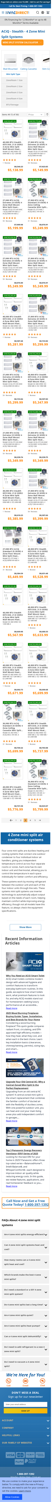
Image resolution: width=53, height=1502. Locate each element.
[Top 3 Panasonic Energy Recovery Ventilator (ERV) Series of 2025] (25, 1136)
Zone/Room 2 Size (14, 86)
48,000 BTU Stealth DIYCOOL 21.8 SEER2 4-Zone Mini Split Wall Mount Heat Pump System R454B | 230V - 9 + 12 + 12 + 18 (38, 611)
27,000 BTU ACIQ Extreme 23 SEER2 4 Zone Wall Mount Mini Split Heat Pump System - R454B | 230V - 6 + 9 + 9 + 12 (37, 436)
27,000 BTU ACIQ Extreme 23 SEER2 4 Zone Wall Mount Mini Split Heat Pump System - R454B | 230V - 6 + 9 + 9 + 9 (37, 262)
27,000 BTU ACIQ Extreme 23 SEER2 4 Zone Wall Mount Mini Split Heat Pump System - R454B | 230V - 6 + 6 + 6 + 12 (12, 262)
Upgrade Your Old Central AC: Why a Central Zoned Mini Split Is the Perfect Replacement (25, 1085)
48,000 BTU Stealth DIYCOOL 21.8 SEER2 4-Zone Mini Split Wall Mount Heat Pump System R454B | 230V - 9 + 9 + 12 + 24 (38, 552)
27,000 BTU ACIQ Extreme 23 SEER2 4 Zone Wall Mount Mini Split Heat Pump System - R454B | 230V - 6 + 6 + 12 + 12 (37, 494)
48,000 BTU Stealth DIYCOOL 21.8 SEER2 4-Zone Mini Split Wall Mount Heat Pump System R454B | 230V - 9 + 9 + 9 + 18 (38, 378)
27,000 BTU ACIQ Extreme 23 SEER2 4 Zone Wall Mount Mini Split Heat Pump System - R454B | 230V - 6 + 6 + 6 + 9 (37, 146)
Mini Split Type (13, 74)
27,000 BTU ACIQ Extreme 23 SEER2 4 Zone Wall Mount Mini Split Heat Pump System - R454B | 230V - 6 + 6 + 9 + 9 (12, 204)
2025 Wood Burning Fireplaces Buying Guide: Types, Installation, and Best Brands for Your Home (24, 1016)
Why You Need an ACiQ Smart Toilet (25, 975)
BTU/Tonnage (12, 104)
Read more (11, 1008)
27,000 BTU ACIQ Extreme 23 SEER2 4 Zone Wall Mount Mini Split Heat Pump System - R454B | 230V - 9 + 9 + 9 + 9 (12, 378)
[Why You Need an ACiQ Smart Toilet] (25, 961)
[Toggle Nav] (3, 12)
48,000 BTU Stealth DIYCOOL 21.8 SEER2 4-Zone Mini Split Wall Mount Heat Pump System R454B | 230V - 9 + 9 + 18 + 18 (38, 669)
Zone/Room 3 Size (14, 92)
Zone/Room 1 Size (14, 80)
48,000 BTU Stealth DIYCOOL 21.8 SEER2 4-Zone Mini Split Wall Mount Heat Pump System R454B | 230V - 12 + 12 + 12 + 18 (13, 790)
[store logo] (17, 12)
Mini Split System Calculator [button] (20, 42)
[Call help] (8, 1382)
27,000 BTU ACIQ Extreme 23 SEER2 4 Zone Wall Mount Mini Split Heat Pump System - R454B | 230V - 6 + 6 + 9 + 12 (37, 320)
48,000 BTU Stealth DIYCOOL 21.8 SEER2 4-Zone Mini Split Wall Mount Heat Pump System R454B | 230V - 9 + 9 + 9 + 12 (13, 146)
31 (32, 221)
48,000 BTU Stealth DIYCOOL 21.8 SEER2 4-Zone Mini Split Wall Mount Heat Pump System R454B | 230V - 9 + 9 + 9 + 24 (13, 494)
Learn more (25, 1490)
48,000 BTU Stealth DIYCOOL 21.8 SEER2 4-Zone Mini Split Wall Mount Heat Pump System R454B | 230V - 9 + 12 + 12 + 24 (13, 669)
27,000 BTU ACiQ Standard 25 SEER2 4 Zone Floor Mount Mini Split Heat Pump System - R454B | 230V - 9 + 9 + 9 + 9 (13, 552)
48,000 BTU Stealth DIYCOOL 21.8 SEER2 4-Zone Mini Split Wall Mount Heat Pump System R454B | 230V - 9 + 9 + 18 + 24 (38, 727)
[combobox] (37, 12)
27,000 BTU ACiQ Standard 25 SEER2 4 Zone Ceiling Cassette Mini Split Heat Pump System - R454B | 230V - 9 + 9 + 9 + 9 (38, 204)
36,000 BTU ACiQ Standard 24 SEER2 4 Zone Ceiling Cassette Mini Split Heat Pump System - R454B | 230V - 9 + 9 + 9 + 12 (38, 785)
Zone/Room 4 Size (14, 98)
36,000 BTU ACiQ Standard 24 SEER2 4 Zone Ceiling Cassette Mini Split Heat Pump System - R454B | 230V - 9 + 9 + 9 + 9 (13, 727)
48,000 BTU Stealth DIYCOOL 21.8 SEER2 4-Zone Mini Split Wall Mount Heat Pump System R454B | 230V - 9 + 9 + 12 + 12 (13, 320)
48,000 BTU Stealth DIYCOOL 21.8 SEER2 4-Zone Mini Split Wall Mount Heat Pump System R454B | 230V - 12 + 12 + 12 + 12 (13, 616)
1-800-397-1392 (37, 1204)
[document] (25, 1489)
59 (32, 163)
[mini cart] (48, 12)
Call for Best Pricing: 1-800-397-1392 (25, 6)
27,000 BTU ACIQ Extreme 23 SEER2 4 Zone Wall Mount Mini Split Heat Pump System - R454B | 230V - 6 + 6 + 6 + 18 (12, 436)
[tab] (14, 74)
